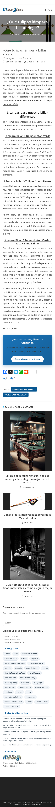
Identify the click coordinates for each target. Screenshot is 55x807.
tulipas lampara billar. (40, 295)
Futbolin (18, 668)
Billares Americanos (29, 654)
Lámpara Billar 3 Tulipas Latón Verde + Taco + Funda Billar (27, 241)
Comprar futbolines (10, 636)
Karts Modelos (34, 673)
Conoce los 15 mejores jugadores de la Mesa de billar (27, 516)
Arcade (7, 654)
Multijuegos (38, 682)
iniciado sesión (24, 613)
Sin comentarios (13, 62)
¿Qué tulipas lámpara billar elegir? (32, 34)
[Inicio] (10, 34)
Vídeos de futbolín (11, 706)
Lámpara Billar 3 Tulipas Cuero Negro (27, 181)
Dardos (24, 658)
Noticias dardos (25, 687)
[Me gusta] (4, 378)
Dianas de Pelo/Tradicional (14, 663)
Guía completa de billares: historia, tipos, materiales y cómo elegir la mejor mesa (27, 588)
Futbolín (7, 668)
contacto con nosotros (14, 318)
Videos (29, 701)
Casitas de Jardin (10, 658)
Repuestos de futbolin (12, 697)
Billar (29, 58)
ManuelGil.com (10, 677)
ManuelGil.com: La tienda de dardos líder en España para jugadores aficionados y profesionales (24, 720)
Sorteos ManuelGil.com (13, 701)
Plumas (19, 692)
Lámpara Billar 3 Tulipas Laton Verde (27, 136)
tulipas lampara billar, (41, 89)
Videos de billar (41, 701)
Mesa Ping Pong (10, 682)
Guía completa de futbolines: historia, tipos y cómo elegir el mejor (27, 745)
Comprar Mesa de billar (11, 639)
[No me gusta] (11, 378)
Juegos (45, 668)
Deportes (34, 658)
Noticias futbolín (41, 687)
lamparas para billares (24, 389)
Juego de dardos (32, 668)
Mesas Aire (25, 682)
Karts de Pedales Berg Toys (14, 673)
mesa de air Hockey (27, 677)
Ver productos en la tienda (27, 359)
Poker (28, 692)
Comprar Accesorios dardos (13, 642)
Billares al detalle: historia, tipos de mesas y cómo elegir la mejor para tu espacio (27, 479)
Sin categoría (30, 697)
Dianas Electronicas (36, 663)
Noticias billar (9, 687)
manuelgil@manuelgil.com (31, 804)
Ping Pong (8, 692)
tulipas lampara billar (15, 395)
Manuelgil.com (10, 803)
